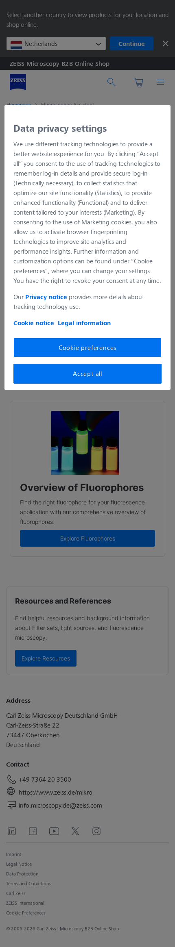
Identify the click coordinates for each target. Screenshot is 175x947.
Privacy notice (46, 297)
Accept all (87, 373)
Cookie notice (33, 323)
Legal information (84, 323)
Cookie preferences (87, 347)
